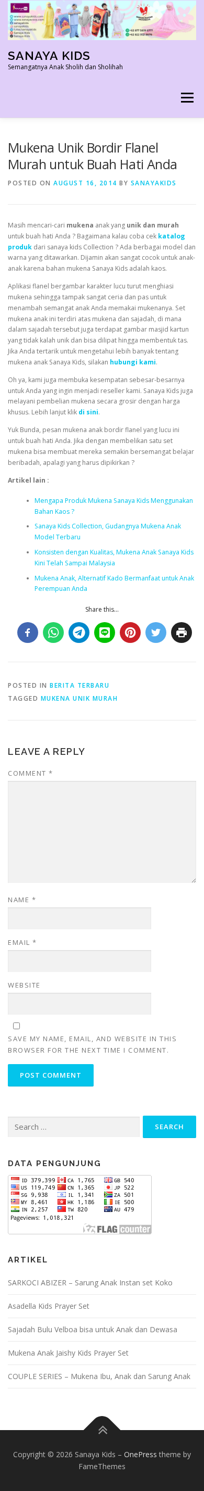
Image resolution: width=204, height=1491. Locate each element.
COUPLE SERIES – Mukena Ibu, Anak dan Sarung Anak (99, 1376)
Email (22, 942)
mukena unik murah (79, 698)
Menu (186, 98)
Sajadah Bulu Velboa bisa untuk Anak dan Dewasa (92, 1329)
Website (24, 985)
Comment (30, 773)
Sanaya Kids (49, 55)
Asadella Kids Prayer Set (48, 1306)
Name (22, 899)
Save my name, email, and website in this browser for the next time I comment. (92, 1044)
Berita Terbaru (79, 685)
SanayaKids (154, 183)
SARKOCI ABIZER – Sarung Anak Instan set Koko (90, 1282)
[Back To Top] (102, 1429)
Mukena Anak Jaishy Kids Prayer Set (68, 1353)
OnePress (140, 1454)
